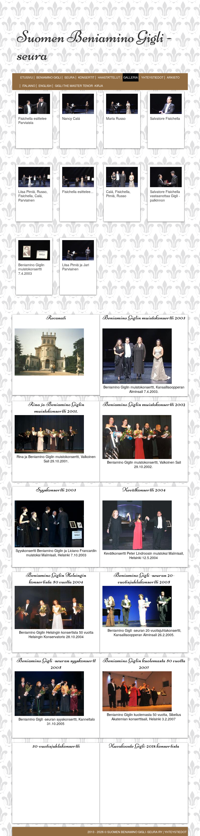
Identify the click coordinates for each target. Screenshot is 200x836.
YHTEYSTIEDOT (175, 832)
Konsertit (86, 77)
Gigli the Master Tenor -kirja (79, 85)
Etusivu (26, 77)
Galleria (130, 77)
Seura (69, 77)
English (45, 85)
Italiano (28, 85)
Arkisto (173, 77)
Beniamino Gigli (48, 77)
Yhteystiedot (152, 77)
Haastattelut (109, 77)
